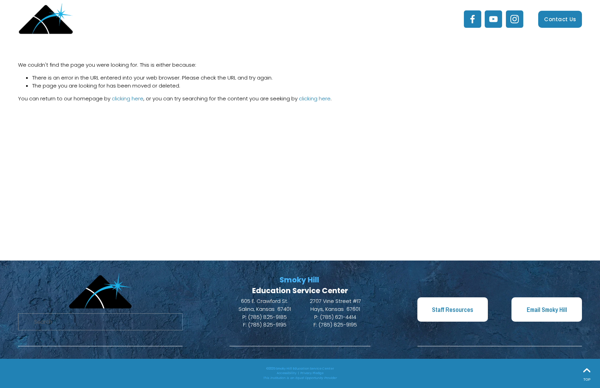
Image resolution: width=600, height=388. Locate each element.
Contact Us (560, 19)
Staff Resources (452, 309)
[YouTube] (493, 19)
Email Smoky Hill (547, 309)
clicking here (127, 98)
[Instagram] (514, 19)
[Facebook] (472, 19)
